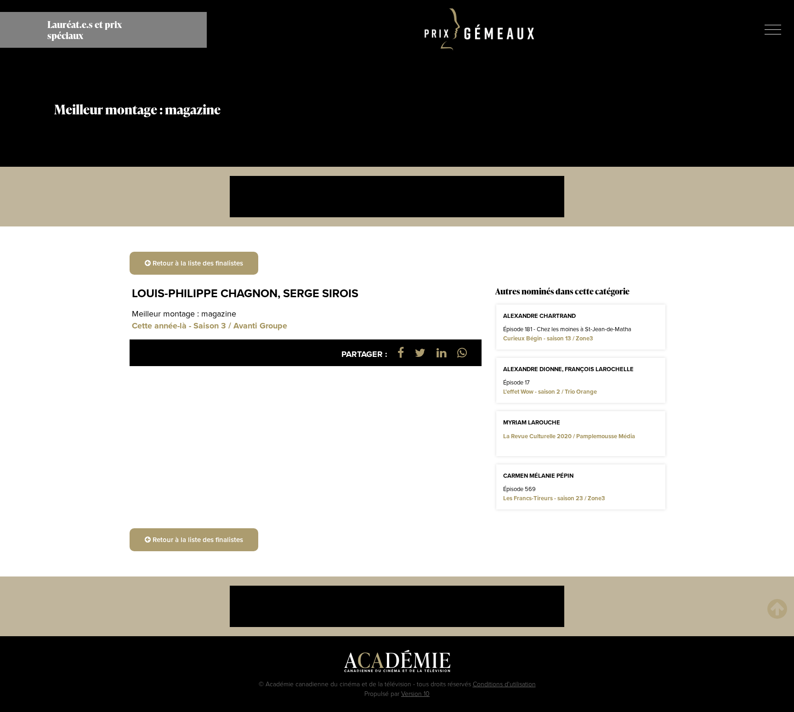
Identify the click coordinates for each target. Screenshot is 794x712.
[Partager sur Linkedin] (441, 353)
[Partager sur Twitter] (420, 353)
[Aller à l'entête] (777, 608)
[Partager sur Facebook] (401, 353)
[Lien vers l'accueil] (479, 29)
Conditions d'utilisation (504, 683)
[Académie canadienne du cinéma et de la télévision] (397, 663)
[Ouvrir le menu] (773, 30)
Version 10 (415, 693)
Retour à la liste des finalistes (197, 263)
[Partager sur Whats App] (462, 353)
